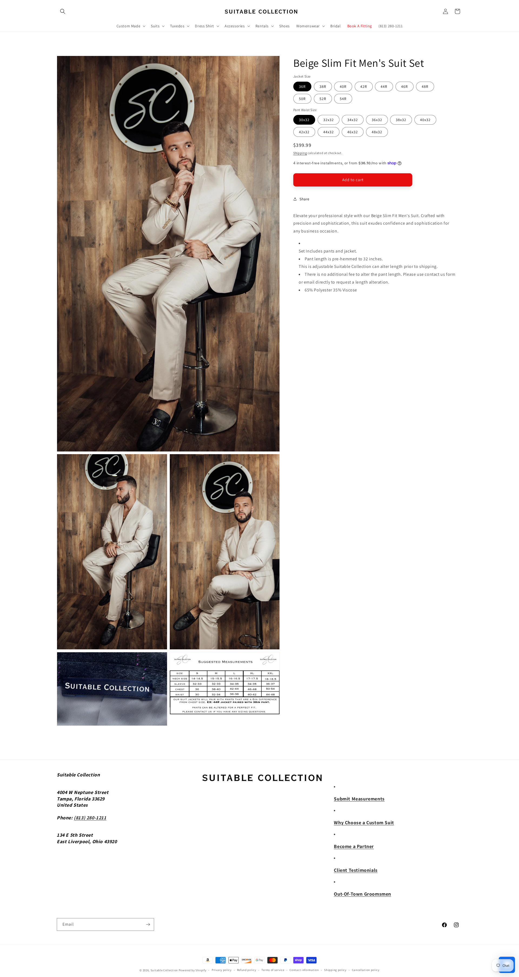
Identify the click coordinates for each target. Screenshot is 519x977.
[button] (63, 11)
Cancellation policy (366, 970)
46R (404, 86)
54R (343, 98)
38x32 (401, 119)
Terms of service (272, 970)
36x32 (377, 119)
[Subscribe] (148, 924)
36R (302, 86)
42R (363, 86)
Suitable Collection (164, 970)
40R (343, 86)
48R (425, 86)
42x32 (304, 131)
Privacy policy (222, 970)
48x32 (377, 131)
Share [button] (305, 199)
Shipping (300, 153)
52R (323, 98)
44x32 (328, 131)
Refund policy (246, 970)
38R (323, 86)
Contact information (304, 970)
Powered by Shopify (193, 970)
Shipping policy (335, 970)
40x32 (425, 119)
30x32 (304, 119)
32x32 (328, 119)
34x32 (352, 119)
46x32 (352, 131)
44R (384, 86)
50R (302, 98)
